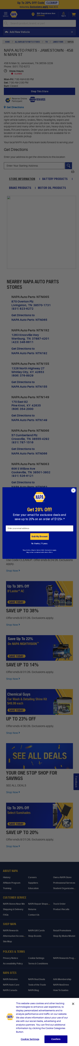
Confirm (55, 1039)
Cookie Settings (30, 1039)
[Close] (73, 1004)
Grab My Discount (39, 536)
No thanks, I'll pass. (39, 543)
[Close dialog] (73, 490)
